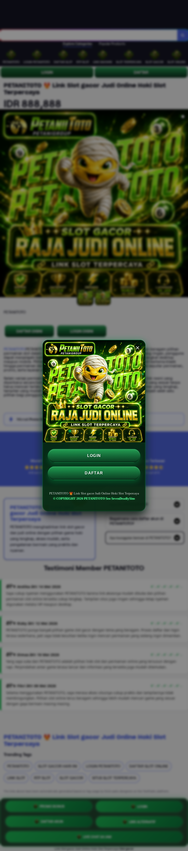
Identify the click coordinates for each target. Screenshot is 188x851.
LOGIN (94, 456)
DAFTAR (94, 473)
